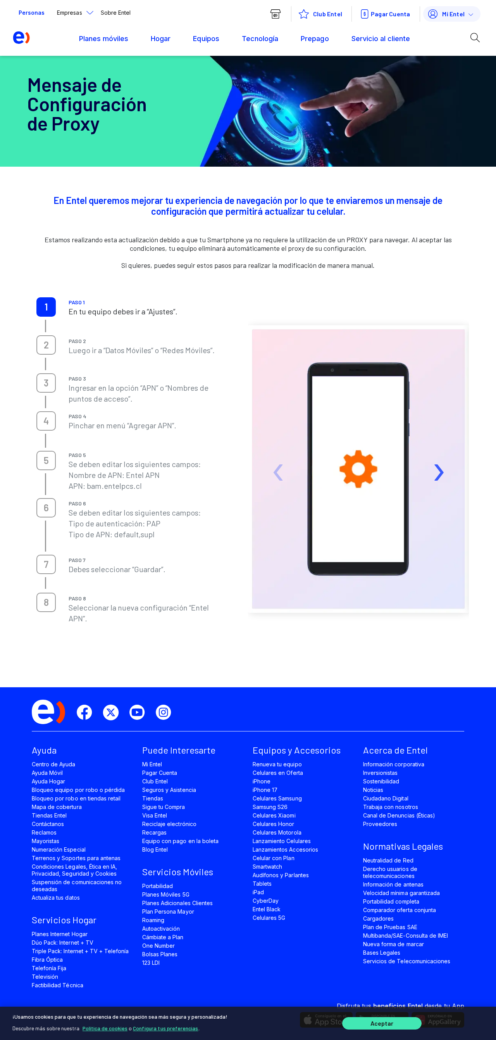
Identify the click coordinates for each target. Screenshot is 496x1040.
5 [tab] (46, 460)
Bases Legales (381, 952)
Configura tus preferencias (165, 1028)
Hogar (160, 38)
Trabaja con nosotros (390, 807)
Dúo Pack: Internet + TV (62, 942)
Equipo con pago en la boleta (180, 841)
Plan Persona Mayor (168, 911)
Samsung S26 (270, 807)
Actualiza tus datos (56, 897)
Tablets (262, 883)
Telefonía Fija (49, 968)
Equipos (206, 38)
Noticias (373, 789)
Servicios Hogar (64, 919)
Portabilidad (157, 886)
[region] (248, 1023)
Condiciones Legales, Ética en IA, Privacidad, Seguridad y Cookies (74, 870)
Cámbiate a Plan (163, 937)
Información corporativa (393, 764)
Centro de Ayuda (54, 764)
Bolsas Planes (159, 954)
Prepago (315, 38)
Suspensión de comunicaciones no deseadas (77, 885)
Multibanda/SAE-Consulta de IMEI (405, 935)
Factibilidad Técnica (57, 985)
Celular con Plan (273, 858)
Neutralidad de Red (388, 860)
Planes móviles (104, 38)
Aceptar (382, 1023)
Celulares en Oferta (278, 772)
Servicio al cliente (380, 38)
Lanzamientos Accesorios (285, 849)
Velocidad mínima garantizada (401, 893)
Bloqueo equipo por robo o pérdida (78, 789)
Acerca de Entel (395, 749)
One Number (158, 945)
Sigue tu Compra (163, 807)
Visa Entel (154, 815)
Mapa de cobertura (57, 807)
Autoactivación (161, 928)
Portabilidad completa (391, 901)
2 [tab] (46, 344)
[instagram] (166, 712)
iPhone (261, 781)
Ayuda (44, 749)
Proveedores (380, 824)
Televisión (45, 976)
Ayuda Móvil (47, 772)
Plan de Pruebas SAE (390, 927)
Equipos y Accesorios (297, 749)
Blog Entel (155, 849)
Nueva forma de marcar (393, 944)
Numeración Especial (59, 849)
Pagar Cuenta (390, 13)
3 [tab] (46, 382)
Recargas (154, 832)
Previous (274, 451)
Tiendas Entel (49, 815)
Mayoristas (45, 841)
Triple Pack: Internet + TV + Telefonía (80, 951)
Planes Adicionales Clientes (177, 903)
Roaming (153, 920)
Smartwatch (267, 866)
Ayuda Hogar (48, 781)
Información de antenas (393, 884)
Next (433, 451)
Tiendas (152, 798)
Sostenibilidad (381, 781)
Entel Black (267, 909)
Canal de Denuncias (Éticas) (399, 815)
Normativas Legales (403, 846)
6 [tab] (46, 507)
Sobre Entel (116, 12)
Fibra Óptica (47, 959)
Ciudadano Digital (385, 798)
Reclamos (44, 832)
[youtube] (140, 712)
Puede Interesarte (178, 749)
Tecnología (260, 38)
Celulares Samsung (277, 798)
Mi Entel (453, 13)
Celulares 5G (269, 917)
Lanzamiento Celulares (282, 841)
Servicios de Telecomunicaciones (406, 961)
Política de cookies (105, 1028)
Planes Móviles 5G (165, 894)
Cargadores (378, 918)
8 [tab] (46, 602)
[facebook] (87, 712)
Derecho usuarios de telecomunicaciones (390, 872)
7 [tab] (46, 564)
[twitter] (114, 712)
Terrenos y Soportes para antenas (76, 858)
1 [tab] (46, 306)
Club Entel (155, 781)
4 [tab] (46, 420)
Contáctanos (48, 824)
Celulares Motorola (277, 832)
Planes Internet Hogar (60, 934)
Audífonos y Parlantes (281, 875)
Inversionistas (380, 772)
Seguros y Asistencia (169, 789)
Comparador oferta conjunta (399, 910)
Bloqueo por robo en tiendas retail (76, 798)
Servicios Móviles (177, 871)
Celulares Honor (273, 824)
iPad (258, 892)
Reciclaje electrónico (169, 824)
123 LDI (151, 962)
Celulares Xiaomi (274, 815)
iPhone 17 (265, 789)
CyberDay (266, 900)
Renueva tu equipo (277, 764)
